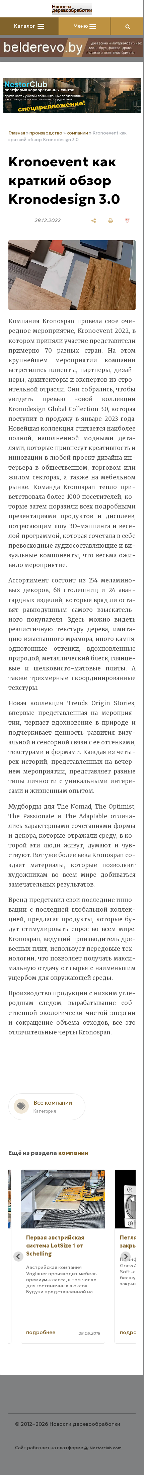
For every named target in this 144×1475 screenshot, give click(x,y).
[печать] (111, 220)
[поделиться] (93, 220)
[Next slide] (126, 1257)
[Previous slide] (18, 1257)
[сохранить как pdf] (128, 220)
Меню (81, 26)
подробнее (40, 1332)
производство (45, 133)
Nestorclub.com (106, 1447)
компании (77, 133)
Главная (16, 133)
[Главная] (72, 9)
